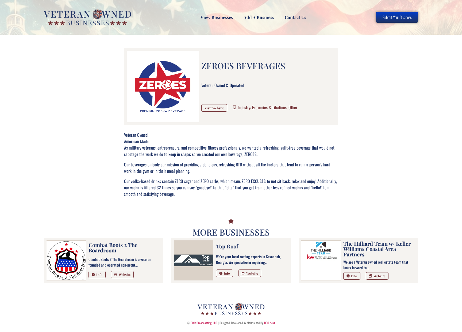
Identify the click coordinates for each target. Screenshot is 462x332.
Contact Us (295, 17)
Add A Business (259, 17)
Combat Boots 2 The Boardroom (112, 247)
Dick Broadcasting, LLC (204, 323)
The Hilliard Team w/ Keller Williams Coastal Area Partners (377, 249)
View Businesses (217, 17)
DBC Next (269, 323)
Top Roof (227, 246)
